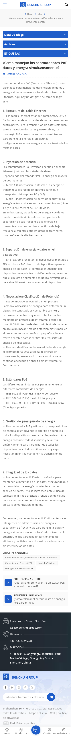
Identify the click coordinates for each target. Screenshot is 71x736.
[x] (32, 687)
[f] (5, 687)
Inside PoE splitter (46, 563)
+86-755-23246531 (21, 640)
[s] (18, 687)
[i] (12, 687)
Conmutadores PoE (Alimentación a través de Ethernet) (31, 557)
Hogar (30, 13)
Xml (52, 713)
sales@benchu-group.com (26, 627)
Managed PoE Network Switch (19, 568)
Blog (40, 13)
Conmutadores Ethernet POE (18, 563)
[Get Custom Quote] (35, 730)
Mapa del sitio (38, 713)
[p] (25, 687)
